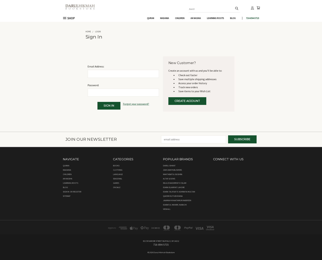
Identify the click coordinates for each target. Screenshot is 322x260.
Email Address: (96, 66)
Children (179, 18)
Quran (150, 18)
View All (167, 209)
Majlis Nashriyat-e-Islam (174, 183)
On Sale (116, 187)
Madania (164, 18)
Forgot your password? (136, 104)
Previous (312, 249)
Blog (233, 18)
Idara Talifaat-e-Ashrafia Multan (179, 191)
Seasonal (117, 178)
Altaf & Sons (169, 178)
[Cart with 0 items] (258, 8)
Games (116, 183)
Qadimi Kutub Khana (173, 196)
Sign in (66, 191)
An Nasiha (196, 18)
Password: (93, 85)
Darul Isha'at (169, 165)
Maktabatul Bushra (172, 174)
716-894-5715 (252, 18)
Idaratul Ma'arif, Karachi (175, 204)
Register (77, 191)
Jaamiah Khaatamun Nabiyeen (177, 200)
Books (116, 165)
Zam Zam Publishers (172, 170)
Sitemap (66, 196)
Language (118, 174)
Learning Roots (215, 18)
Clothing (117, 170)
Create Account (187, 101)
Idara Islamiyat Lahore (174, 187)
